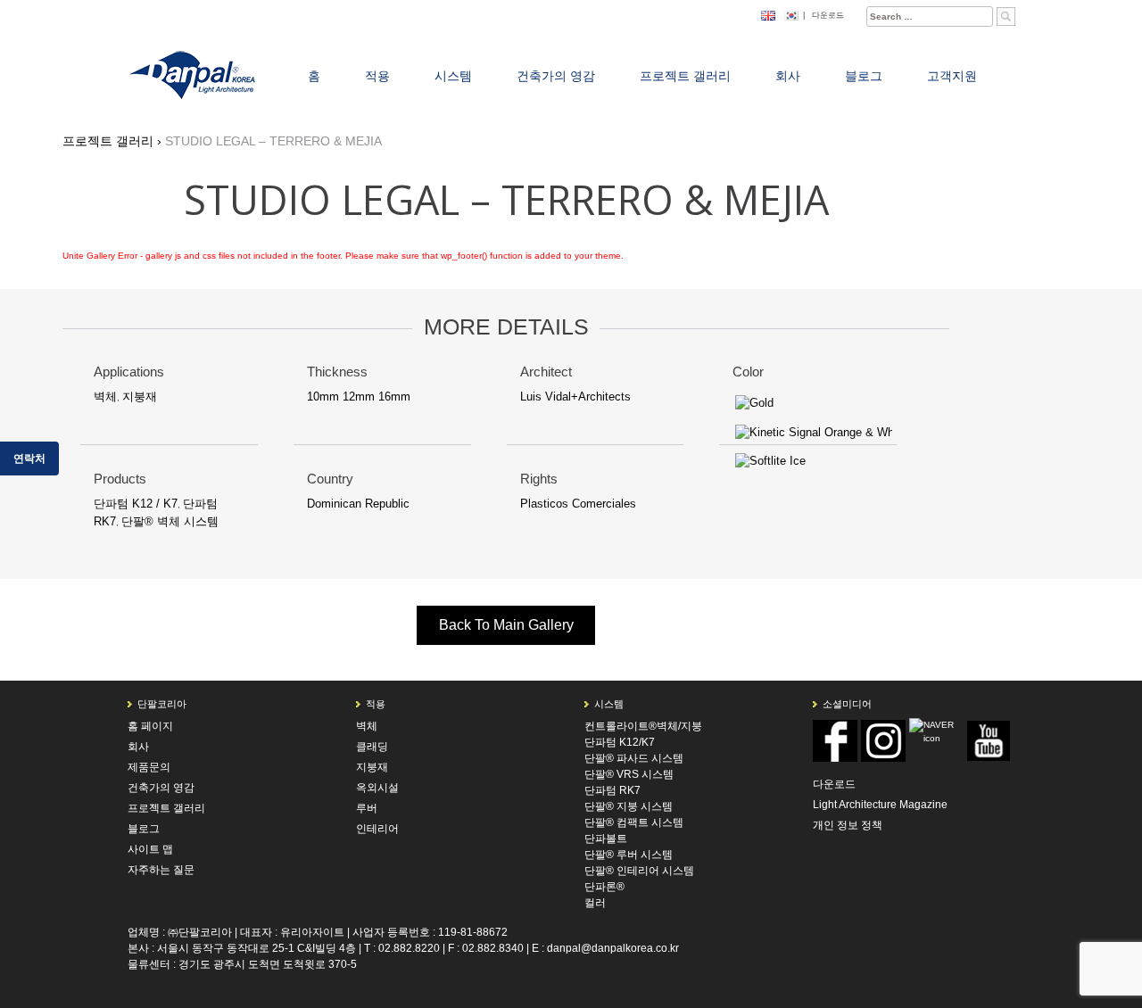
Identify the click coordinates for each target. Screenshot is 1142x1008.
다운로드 (828, 15)
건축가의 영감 (161, 787)
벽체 (105, 396)
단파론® (604, 886)
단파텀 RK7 (612, 790)
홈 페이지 (150, 726)
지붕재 (139, 396)
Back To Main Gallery (506, 624)
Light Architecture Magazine (880, 804)
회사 (138, 746)
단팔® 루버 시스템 (628, 854)
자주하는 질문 (161, 869)
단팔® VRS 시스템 (629, 774)
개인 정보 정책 (847, 825)
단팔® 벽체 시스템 (170, 521)
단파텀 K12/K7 (619, 742)
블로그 (144, 828)
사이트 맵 (150, 849)
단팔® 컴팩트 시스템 (633, 822)
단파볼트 (605, 838)
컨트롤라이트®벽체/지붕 (643, 726)
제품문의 (149, 767)
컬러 (595, 902)
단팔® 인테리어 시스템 (639, 870)
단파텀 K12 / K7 (136, 503)
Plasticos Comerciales (578, 503)
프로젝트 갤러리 (166, 808)
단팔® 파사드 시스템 (633, 758)
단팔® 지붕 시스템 (628, 806)
